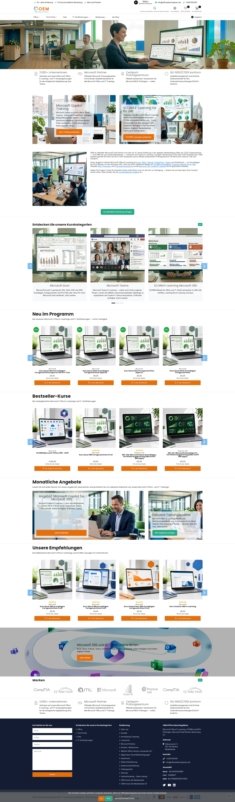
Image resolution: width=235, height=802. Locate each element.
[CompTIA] (42, 690)
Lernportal (124, 740)
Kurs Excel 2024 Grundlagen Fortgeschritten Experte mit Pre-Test (52, 372)
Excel (138, 162)
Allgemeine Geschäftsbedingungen (135, 755)
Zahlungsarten (126, 769)
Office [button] (35, 17)
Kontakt (123, 733)
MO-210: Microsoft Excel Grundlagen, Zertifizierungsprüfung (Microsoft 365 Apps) (139, 457)
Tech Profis (82, 733)
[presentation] (31, 266)
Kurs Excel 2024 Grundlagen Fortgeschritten (183, 372)
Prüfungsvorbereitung (124, 166)
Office (79, 729)
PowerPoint (159, 162)
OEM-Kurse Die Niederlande (132, 780)
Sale (65, 17)
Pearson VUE (139, 453)
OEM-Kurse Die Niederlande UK (133, 784)
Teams (168, 162)
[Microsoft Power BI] (128, 690)
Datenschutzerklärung (129, 766)
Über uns (124, 729)
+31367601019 (171, 759)
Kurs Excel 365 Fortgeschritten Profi (96, 455)
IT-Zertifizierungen (85, 740)
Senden (52, 774)
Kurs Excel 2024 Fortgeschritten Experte (139, 372)
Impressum (125, 758)
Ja (101, 798)
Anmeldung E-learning (129, 737)
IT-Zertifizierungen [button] (80, 17)
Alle (200, 224)
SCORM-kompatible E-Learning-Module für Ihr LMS (175, 164)
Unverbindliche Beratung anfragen (117, 212)
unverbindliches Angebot (129, 172)
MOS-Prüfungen (104, 166)
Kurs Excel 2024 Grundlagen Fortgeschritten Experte (96, 372)
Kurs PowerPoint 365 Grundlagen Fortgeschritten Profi (139, 607)
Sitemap (124, 773)
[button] (197, 9)
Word (144, 162)
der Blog (115, 17)
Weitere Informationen (125, 798)
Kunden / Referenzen (129, 747)
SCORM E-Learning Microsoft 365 (175, 285)
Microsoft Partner (127, 744)
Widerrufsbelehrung (128, 762)
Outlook (150, 162)
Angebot (198, 17)
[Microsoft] (106, 690)
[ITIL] (85, 690)
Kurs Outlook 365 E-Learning (182, 606)
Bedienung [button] (100, 17)
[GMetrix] (63, 690)
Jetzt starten (85, 658)
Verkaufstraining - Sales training (133, 776)
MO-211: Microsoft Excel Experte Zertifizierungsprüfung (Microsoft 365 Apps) (183, 455)
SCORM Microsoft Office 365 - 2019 (52, 453)
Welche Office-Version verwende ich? (136, 751)
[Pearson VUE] (149, 690)
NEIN (108, 798)
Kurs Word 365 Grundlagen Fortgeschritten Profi (95, 607)
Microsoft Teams (118, 285)
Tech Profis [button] (50, 17)
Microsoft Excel (59, 285)
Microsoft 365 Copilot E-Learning (152, 166)
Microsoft (52, 369)
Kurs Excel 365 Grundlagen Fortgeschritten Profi (52, 607)
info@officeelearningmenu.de (178, 762)
